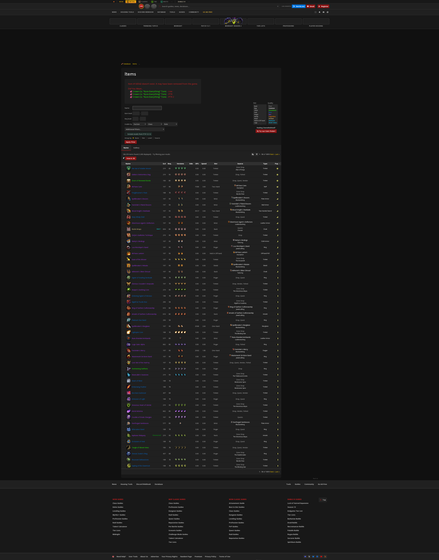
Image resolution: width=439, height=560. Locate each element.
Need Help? (121, 556)
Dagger (265, 350)
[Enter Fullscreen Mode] (315, 12)
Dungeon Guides (175, 511)
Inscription (240, 188)
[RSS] (325, 556)
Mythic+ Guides (119, 515)
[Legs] (260, 123)
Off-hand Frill (265, 253)
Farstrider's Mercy (138, 350)
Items (135, 64)
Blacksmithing (240, 200)
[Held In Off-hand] (260, 121)
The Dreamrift (240, 261)
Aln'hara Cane (137, 187)
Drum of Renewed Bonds (141, 180)
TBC (155, 2)
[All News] (114, 1)
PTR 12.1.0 (147, 6)
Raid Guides (117, 523)
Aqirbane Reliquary (139, 435)
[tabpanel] (201, 313)
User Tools (133, 556)
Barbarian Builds (294, 519)
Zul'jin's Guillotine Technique (142, 235)
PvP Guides (233, 526)
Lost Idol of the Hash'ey (141, 363)
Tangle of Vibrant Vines (140, 447)
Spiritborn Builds (294, 542)
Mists (165, 2)
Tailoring (240, 242)
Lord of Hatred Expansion (298, 503)
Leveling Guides (119, 511)
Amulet (265, 314)
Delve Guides (118, 507)
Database (162, 12)
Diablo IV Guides (295, 499)
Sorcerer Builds (294, 538)
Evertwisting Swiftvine (140, 369)
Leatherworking (240, 206)
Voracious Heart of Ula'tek (141, 405)
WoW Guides (118, 499)
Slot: (254, 103)
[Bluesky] (313, 556)
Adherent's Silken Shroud (141, 271)
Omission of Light (138, 399)
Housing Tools (126, 484)
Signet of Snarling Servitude (142, 278)
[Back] (260, 106)
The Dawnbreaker (240, 455)
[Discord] (305, 556)
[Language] (327, 12)
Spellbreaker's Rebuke (140, 265)
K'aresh (240, 230)
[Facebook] (317, 556)
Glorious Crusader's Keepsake (143, 284)
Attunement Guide (236, 503)
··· (172, 2)
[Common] (273, 108)
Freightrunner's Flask (139, 193)
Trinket (265, 168)
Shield (265, 265)
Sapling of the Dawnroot (141, 466)
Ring (265, 247)
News (114, 12)
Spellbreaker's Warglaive (141, 326)
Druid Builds (292, 523)
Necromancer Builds (296, 526)
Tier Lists (116, 530)
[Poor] (273, 106)
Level (150, 138)
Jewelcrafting (240, 249)
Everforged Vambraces (140, 423)
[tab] (126, 148)
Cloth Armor (265, 241)
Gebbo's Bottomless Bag (141, 174)
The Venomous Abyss (240, 291)
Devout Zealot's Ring (139, 454)
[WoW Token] (273, 123)
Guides (182, 12)
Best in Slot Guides (236, 507)
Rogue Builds (293, 534)
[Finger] (260, 114)
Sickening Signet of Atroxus (142, 296)
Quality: (270, 103)
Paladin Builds (293, 530)
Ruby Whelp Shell (138, 217)
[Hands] (260, 117)
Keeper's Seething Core (140, 290)
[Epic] (273, 114)
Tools (288, 484)
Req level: (128, 119)
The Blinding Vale (240, 333)
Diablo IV (184, 2)
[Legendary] (273, 117)
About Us (144, 556)
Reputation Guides (176, 523)
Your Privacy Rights (170, 556)
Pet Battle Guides (176, 526)
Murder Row (240, 194)
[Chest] (260, 110)
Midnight (116, 534)
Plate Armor (265, 199)
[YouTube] (321, 556)
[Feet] (260, 112)
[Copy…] (252, 154)
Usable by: (128, 124)
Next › (272, 154)
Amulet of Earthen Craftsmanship (144, 314)
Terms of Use (224, 556)
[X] (309, 556)
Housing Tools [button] (127, 12)
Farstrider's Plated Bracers (141, 205)
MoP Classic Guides (177, 499)
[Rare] (273, 112)
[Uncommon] (273, 110)
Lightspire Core (137, 332)
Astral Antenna (137, 411)
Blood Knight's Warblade (141, 211)
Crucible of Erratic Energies (142, 417)
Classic (144, 2)
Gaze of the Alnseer (139, 259)
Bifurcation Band (138, 429)
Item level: (128, 113)
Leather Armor (265, 223)
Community (194, 12)
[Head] (260, 119)
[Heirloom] (273, 121)
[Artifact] (273, 119)
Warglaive (265, 326)
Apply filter (130, 142)
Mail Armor (265, 205)
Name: (127, 108)
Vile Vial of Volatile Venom (141, 168)
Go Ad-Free (207, 12)
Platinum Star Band (139, 320)
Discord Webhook (146, 12)
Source (157, 138)
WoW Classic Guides (237, 499)
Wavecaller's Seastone (140, 375)
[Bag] (260, 108)
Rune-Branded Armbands (141, 338)
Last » (277, 154)
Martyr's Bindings (138, 241)
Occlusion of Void (138, 441)
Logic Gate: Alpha (138, 344)
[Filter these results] (256, 154)
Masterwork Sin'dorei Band (142, 356)
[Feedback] (323, 12)
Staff (265, 187)
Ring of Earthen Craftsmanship (143, 308)
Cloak (265, 229)
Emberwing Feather (139, 387)
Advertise (155, 556)
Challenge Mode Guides (178, 534)
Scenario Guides (175, 530)
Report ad (315, 478)
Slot (143, 138)
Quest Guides (174, 519)
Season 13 (292, 507)
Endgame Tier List (295, 511)
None (137, 138)
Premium (198, 556)
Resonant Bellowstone (140, 460)
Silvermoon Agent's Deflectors (143, 223)
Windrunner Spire (240, 382)
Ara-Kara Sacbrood (139, 393)
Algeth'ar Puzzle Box (139, 302)
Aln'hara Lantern (138, 253)
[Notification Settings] (319, 12)
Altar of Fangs (240, 170)
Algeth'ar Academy (240, 303)
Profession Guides (120, 519)
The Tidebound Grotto (240, 376)
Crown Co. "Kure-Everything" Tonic (150, 91)
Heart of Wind (137, 381)
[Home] (124, 6)
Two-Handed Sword (265, 211)
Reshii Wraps (136, 229)
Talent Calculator (120, 526)
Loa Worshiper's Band (140, 247)
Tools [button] (172, 12)
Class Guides (118, 503)
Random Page (186, 556)
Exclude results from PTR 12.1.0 (139, 134)
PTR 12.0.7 (154, 6)
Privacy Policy (210, 556)
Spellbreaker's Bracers (140, 199)
